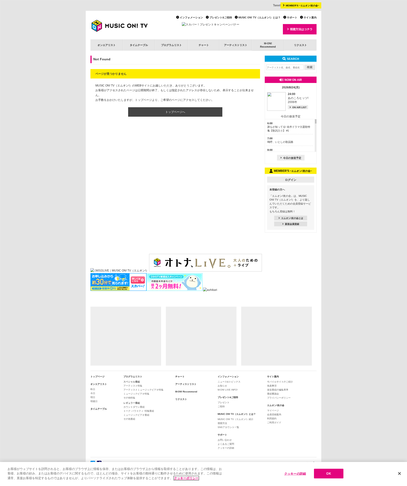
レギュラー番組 (131, 403)
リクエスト (300, 45)
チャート (204, 45)
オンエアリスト (107, 45)
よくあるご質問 (226, 444)
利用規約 (272, 418)
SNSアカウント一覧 (228, 427)
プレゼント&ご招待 (220, 17)
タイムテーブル (139, 45)
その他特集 (129, 397)
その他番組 (129, 419)
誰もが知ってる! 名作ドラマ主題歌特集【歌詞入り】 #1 (288, 127)
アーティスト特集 (132, 385)
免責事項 (272, 385)
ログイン (290, 179)
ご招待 (221, 406)
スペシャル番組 (131, 381)
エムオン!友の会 (275, 405)
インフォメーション (191, 17)
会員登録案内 (274, 414)
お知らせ (222, 385)
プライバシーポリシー (279, 397)
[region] (203, 474)
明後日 (94, 401)
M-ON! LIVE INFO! (228, 389)
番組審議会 (273, 393)
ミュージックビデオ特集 (136, 393)
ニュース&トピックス (229, 381)
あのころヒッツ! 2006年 (298, 98)
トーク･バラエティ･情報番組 (138, 411)
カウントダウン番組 (134, 407)
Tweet (277, 5)
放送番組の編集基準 (277, 389)
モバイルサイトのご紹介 (280, 381)
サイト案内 (310, 17)
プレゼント (223, 402)
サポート (292, 17)
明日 (92, 397)
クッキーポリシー (186, 478)
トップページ (97, 376)
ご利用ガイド (274, 422)
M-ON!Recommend (268, 45)
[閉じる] (399, 473)
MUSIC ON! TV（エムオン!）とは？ (259, 17)
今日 (92, 393)
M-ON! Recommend (186, 391)
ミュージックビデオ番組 (136, 415)
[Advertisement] (125, 336)
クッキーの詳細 (226, 448)
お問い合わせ (225, 440)
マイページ (273, 410)
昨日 (92, 389)
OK (328, 473)
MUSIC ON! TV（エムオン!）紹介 (235, 419)
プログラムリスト (171, 45)
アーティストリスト (235, 45)
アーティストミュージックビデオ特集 (143, 389)
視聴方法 (222, 423)
